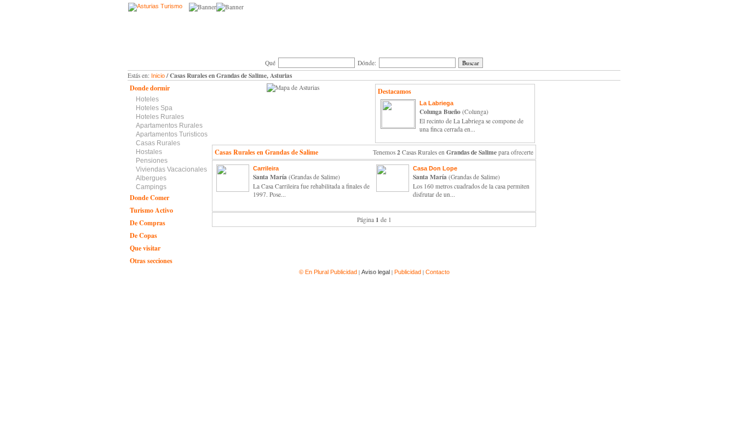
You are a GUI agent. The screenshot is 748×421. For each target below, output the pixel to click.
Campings (151, 187)
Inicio (158, 75)
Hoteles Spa (154, 108)
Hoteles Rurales (160, 117)
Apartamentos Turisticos (172, 134)
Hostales (149, 152)
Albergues (151, 178)
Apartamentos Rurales (169, 125)
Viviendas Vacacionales (171, 169)
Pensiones (152, 160)
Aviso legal (375, 272)
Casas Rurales (158, 143)
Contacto (437, 272)
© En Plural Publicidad (329, 272)
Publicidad (407, 272)
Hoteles (147, 99)
